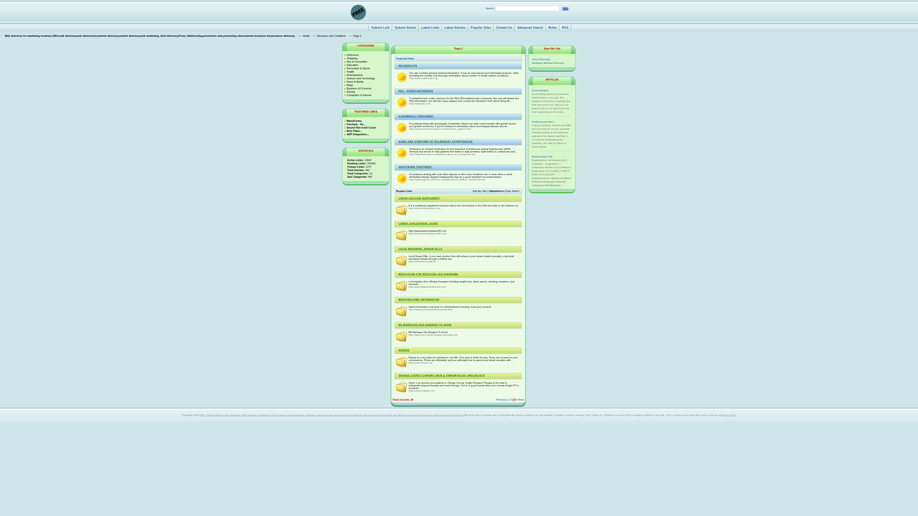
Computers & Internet (359, 95)
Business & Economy (359, 88)
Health (306, 35)
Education (352, 65)
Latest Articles (454, 27)
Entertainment (355, 75)
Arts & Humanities (357, 61)
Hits (484, 191)
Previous (501, 399)
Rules (552, 27)
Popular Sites (481, 27)
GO (565, 9)
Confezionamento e (543, 121)
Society (351, 91)
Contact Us (504, 27)
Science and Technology (361, 78)
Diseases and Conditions (331, 35)
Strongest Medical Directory (548, 63)
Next (521, 399)
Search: (490, 8)
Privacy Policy (728, 415)
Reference (353, 55)
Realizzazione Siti (542, 156)
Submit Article (405, 27)
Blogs (350, 85)
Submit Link (380, 27)
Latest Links (430, 27)
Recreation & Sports (358, 68)
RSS (565, 27)
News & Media (355, 81)
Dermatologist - (541, 90)
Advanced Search (530, 27)
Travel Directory (541, 59)
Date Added (512, 191)
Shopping (352, 58)
